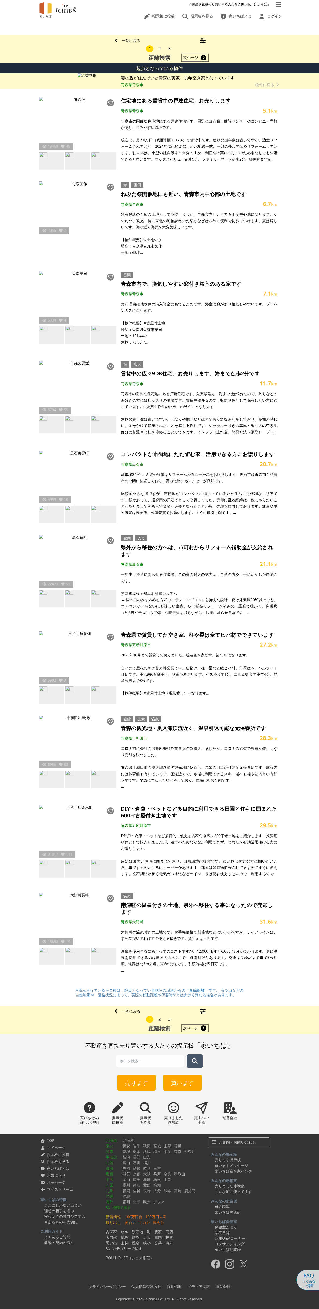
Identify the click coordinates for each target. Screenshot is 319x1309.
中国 (109, 1179)
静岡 (126, 1168)
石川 (136, 1162)
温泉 (141, 538)
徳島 (136, 1185)
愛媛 (147, 1185)
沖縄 (109, 1196)
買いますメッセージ (231, 1165)
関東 (109, 1151)
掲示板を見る (58, 1161)
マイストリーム (60, 1189)
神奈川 (189, 1151)
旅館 (127, 719)
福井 (147, 1162)
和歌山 (179, 1173)
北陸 (109, 1162)
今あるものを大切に (61, 1222)
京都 (136, 1173)
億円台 (158, 1222)
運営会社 (223, 1286)
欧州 (147, 1201)
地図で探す (121, 1207)
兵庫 (157, 1173)
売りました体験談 (230, 1186)
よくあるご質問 (57, 1236)
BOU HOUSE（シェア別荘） (130, 1257)
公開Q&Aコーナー (230, 1238)
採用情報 (174, 1286)
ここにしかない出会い (63, 1205)
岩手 (136, 1145)
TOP (50, 1140)
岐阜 (147, 1168)
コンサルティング (230, 1243)
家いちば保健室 (224, 1221)
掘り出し (113, 1222)
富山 (126, 1162)
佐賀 (136, 1190)
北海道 (111, 1140)
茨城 (126, 1151)
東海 (109, 1168)
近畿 (109, 1173)
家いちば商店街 (228, 1212)
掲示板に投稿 (58, 1154)
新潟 (126, 1157)
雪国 (137, 184)
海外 (109, 1201)
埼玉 (157, 1151)
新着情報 (113, 1216)
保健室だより (226, 1227)
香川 (126, 1185)
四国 (109, 1185)
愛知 (136, 1168)
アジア (159, 1201)
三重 (157, 1168)
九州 (109, 1190)
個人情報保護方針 (146, 1286)
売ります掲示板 (228, 1159)
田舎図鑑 (222, 1206)
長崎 (147, 1190)
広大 (137, 364)
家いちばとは (58, 1168)
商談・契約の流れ (59, 1242)
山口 (167, 1179)
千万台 (144, 1222)
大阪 (147, 1173)
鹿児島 (189, 1190)
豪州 (126, 1201)
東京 (177, 1151)
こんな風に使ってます (233, 1191)
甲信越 (111, 1157)
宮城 (157, 1145)
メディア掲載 (199, 1286)
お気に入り (56, 1175)
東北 (109, 1145)
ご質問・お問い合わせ (237, 1142)
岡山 (126, 1179)
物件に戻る (265, 84)
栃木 (136, 1151)
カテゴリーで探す (126, 1248)
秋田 (147, 1145)
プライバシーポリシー (107, 1286)
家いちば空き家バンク (233, 1171)
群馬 (147, 1151)
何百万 (130, 1222)
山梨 (147, 1157)
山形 (167, 1145)
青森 (126, 1145)
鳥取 (147, 1179)
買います (182, 1083)
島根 (157, 1179)
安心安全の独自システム (64, 1216)
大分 (157, 1190)
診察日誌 (222, 1232)
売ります (136, 1083)
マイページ (56, 1147)
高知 (157, 1185)
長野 (136, 1157)
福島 (177, 1145)
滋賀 (126, 1173)
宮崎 (177, 1190)
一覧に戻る (131, 40)
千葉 (167, 1151)
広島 (136, 1179)
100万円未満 (156, 1216)
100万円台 (133, 1216)
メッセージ (56, 1182)
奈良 (167, 1173)
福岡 (126, 1190)
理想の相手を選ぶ (59, 1210)
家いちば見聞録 (228, 1249)
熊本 (167, 1190)
